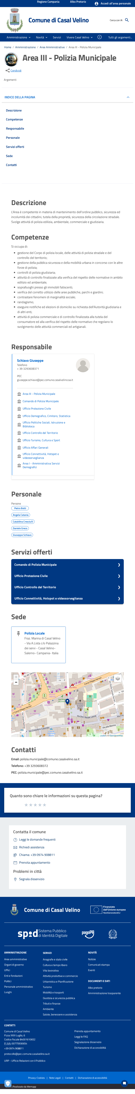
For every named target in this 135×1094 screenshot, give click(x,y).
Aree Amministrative (52, 47)
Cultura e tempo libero (55, 965)
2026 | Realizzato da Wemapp (21, 1086)
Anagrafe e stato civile (55, 959)
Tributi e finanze (51, 1003)
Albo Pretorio (78, 2)
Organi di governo (14, 965)
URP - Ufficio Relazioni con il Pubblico (24, 1061)
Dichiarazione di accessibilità (90, 1048)
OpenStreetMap (116, 735)
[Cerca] (127, 20)
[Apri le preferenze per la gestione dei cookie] (8, 1084)
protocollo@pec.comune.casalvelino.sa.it (27, 1054)
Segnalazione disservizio (87, 1042)
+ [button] (16, 677)
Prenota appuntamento (87, 1031)
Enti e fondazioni (13, 976)
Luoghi (8, 992)
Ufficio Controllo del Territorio (35, 587)
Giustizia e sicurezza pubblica (59, 998)
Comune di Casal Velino (58, 20)
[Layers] (118, 678)
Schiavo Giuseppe (30, 360)
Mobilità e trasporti (53, 992)
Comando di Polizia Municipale (35, 564)
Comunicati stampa (99, 965)
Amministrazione (25, 47)
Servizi (47, 953)
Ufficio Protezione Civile (31, 575)
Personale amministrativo (18, 987)
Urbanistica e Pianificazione (58, 982)
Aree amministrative (15, 959)
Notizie (92, 959)
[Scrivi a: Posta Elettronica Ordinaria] (37, 1057)
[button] (112, 4)
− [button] (16, 682)
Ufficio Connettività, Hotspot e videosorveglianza (48, 598)
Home (7, 47)
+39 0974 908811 (14, 1048)
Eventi (91, 970)
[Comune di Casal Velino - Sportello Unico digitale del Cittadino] (14, 19)
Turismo (47, 987)
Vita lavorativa (51, 970)
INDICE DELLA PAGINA (20, 97)
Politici (7, 981)
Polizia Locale (34, 633)
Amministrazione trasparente (104, 993)
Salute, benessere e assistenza (60, 1014)
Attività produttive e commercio (60, 976)
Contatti (9, 1025)
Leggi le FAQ (81, 1037)
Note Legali (55, 1078)
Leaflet (103, 735)
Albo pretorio (95, 988)
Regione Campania (48, 2)
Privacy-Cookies (36, 1078)
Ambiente (48, 1009)
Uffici (7, 970)
